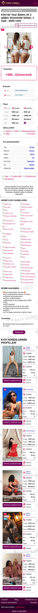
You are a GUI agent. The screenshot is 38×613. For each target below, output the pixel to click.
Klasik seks (7, 204)
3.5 (33, 158)
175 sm (31, 151)
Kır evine (31, 134)
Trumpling (25, 251)
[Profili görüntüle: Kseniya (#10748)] (12, 445)
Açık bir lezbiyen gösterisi (26, 208)
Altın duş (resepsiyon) (28, 276)
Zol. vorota (19, 95)
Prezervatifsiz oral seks (8, 225)
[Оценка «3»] (7, 27)
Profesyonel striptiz (28, 232)
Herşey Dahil (17, 176)
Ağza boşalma (8, 250)
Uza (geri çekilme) (27, 279)
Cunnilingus (7, 234)
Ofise (8, 134)
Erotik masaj (8, 271)
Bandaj (24, 236)
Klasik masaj (8, 274)
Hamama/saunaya (28, 131)
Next (31, 47)
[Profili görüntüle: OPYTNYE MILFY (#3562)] (12, 486)
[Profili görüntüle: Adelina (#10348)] (12, 403)
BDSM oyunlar (26, 239)
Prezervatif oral (9, 221)
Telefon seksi (8, 261)
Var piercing (9, 179)
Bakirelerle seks (9, 264)
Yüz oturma (25, 212)
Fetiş (23, 218)
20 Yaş (32, 147)
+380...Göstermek (18, 74)
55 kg (32, 154)
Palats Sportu (28, 348)
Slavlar (31, 165)
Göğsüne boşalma (9, 247)
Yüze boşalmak (9, 253)
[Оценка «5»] (13, 27)
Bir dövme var (31, 176)
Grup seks (7, 207)
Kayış (24, 248)
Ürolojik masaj (8, 277)
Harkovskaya (30, 431)
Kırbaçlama (25, 254)
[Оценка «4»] (10, 27)
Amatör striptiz (26, 229)
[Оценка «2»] (5, 27)
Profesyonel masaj (10, 280)
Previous (5, 47)
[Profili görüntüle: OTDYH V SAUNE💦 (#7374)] (12, 569)
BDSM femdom (26, 245)
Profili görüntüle (12, 381)
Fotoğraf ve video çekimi (26, 223)
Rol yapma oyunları (10, 267)
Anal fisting (25, 265)
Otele (16, 131)
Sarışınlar (30, 161)
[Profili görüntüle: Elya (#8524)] (12, 528)
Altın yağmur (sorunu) (28, 274)
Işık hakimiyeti (26, 242)
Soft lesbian (25, 204)
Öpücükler (7, 243)
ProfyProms (20, 607)
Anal (5, 210)
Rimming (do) (26, 271)
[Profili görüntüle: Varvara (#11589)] (12, 362)
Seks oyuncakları (27, 215)
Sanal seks (7, 258)
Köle (23, 257)
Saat (6, 176)
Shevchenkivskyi (21, 90)
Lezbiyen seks (8, 213)
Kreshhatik (29, 389)
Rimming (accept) (27, 268)
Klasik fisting (26, 262)
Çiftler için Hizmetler (10, 216)
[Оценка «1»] (2, 27)
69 (5, 237)
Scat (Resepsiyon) (27, 282)
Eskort (6, 240)
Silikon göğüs (29, 168)
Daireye (9, 131)
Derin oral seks (8, 229)
